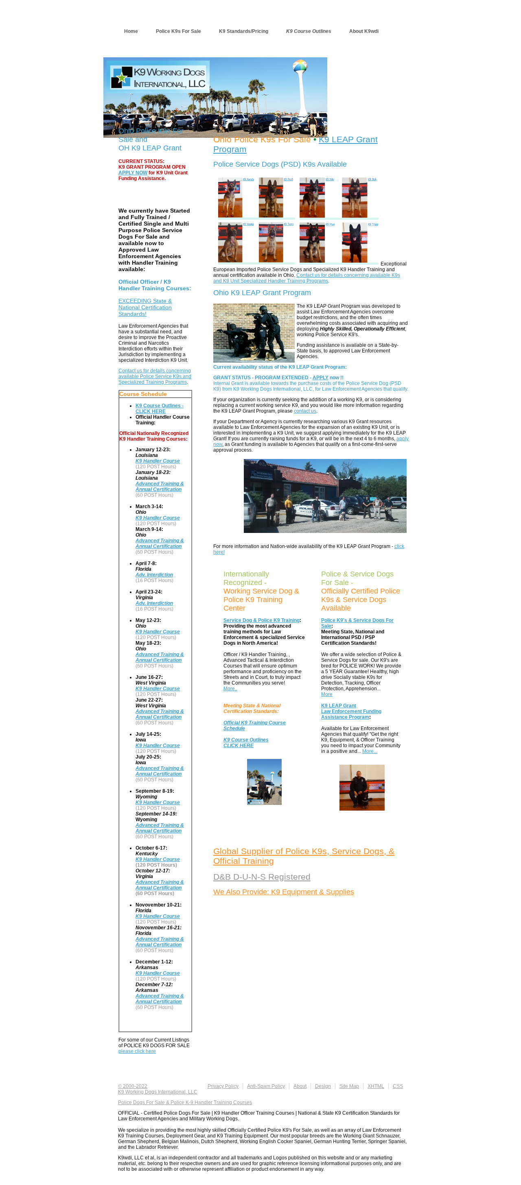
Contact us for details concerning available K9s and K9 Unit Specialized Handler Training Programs (306, 278)
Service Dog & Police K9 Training (261, 620)
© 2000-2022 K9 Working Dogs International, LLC (157, 1089)
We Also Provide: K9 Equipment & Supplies (283, 892)
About (299, 1086)
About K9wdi (364, 31)
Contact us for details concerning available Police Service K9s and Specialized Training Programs (154, 376)
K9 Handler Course (158, 461)
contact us (305, 411)
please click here (137, 1051)
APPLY (320, 378)
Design (323, 1086)
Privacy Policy (223, 1086)
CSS (398, 1086)
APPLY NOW (132, 173)
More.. (230, 688)
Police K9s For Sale (178, 31)
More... (369, 751)
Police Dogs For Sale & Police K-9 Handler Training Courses (185, 1102)
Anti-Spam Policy (266, 1086)
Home (131, 31)
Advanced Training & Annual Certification (160, 486)
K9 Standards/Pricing (243, 31)
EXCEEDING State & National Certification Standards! (145, 307)
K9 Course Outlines (308, 31)
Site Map (349, 1086)
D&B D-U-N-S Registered (262, 876)
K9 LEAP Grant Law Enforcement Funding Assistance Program (351, 711)
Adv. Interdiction (154, 575)
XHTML (376, 1086)
